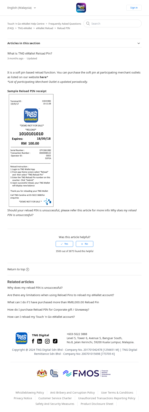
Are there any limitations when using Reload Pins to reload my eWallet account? (60, 295)
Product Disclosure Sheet (97, 404)
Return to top (16, 269)
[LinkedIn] (39, 341)
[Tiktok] (55, 341)
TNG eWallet (25, 28)
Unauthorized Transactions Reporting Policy (106, 398)
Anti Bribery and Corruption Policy (72, 392)
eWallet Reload (44, 28)
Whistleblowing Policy (30, 392)
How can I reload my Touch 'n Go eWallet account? (41, 317)
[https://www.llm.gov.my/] (54, 373)
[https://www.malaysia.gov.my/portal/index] (42, 373)
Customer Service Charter (55, 398)
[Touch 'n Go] (22, 338)
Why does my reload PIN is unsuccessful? (35, 287)
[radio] (64, 244)
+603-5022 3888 (77, 334)
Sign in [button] (134, 7)
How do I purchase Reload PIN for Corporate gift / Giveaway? (48, 309)
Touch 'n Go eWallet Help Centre (25, 23)
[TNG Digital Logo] (81, 8)
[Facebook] (33, 341)
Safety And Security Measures (55, 404)
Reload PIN (63, 28)
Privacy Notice (23, 398)
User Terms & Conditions (117, 392)
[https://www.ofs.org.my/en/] (86, 373)
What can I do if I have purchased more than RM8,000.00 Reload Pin (53, 302)
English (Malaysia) (19, 8)
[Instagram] (47, 341)
